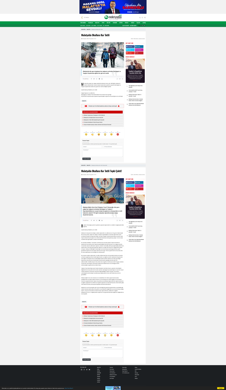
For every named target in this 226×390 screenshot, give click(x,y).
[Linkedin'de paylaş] (102, 79)
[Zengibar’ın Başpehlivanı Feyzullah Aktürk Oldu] (135, 64)
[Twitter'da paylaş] (94, 79)
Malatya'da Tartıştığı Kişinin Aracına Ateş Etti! (93, 117)
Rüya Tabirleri (125, 371)
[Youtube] (144, 25)
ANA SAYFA (83, 29)
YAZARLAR (90, 23)
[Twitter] (141, 25)
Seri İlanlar (112, 378)
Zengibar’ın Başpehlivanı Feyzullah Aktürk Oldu (135, 72)
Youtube (130, 53)
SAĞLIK (132, 23)
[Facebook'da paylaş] (91, 79)
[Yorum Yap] (117, 79)
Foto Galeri (112, 369)
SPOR (103, 23)
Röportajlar (124, 367)
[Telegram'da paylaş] (99, 79)
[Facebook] (139, 25)
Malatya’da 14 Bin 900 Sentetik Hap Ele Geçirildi (94, 119)
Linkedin (138, 46)
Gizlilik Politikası (138, 369)
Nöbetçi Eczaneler (113, 374)
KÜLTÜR (108, 23)
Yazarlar (111, 367)
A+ (120, 78)
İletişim (136, 378)
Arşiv (136, 376)
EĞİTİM (120, 23)
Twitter (129, 49)
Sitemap (136, 372)
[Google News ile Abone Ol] (86, 79)
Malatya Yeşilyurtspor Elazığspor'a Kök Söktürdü (94, 115)
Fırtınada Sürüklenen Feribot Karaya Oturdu (93, 122)
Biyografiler (124, 369)
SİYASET (126, 23)
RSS (137, 53)
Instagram (139, 49)
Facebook (130, 46)
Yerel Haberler (112, 372)
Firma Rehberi (112, 376)
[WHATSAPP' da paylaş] (97, 79)
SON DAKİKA (83, 23)
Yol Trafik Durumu (125, 372)
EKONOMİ (115, 23)
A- (122, 78)
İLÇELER (138, 23)
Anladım (220, 388)
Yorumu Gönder (86, 158)
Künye (136, 367)
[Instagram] (142, 25)
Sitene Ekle (137, 374)
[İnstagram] (81, 369)
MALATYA (97, 23)
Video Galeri (112, 371)
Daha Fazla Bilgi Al (69, 388)
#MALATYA (84, 100)
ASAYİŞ (144, 23)
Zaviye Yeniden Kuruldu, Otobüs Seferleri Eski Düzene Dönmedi (97, 124)
